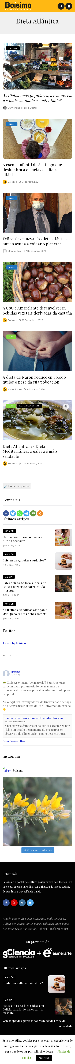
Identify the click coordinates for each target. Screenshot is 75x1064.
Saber (12, 124)
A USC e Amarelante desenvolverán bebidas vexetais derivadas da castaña (37, 310)
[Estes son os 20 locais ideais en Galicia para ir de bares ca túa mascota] (63, 583)
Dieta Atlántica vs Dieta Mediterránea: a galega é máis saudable (30, 451)
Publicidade (65, 1026)
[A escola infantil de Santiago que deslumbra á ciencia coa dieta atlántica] (37, 139)
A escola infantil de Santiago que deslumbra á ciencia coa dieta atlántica (32, 169)
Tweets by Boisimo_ (15, 643)
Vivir (11, 336)
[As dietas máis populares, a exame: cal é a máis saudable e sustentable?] (37, 66)
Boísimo (12, 182)
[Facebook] (6, 513)
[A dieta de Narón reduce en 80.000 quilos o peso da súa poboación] (37, 351)
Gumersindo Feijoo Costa (22, 107)
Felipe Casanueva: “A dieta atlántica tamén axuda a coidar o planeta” (35, 241)
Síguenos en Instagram (39, 850)
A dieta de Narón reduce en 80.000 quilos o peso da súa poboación (34, 379)
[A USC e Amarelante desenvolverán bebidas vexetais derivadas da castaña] (37, 282)
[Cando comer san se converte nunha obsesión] (63, 537)
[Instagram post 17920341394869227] (37, 811)
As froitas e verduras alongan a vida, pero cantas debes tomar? (25, 611)
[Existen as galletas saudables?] (63, 561)
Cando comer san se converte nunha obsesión (24, 539)
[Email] (33, 513)
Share (22, 741)
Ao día (8, 577)
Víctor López (15, 389)
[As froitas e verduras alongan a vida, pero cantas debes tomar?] (63, 610)
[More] (40, 513)
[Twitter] (13, 513)
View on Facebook (10, 741)
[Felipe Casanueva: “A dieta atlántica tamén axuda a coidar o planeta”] (37, 213)
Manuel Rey (14, 251)
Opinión (13, 48)
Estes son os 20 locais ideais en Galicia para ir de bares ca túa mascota (24, 586)
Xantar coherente (29, 405)
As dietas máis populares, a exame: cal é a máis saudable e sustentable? (37, 98)
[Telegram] (26, 513)
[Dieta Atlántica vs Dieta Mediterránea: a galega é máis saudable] (37, 420)
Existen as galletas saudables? (24, 560)
